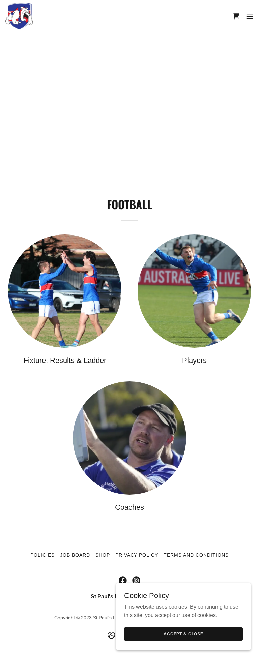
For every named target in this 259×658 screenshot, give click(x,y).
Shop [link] (102, 555)
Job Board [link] (75, 555)
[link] (19, 16)
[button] (249, 16)
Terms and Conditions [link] (196, 555)
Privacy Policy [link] (137, 555)
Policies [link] (42, 555)
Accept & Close (183, 633)
